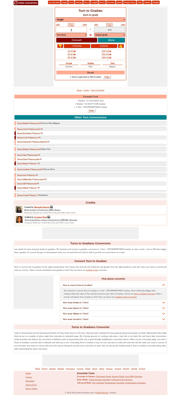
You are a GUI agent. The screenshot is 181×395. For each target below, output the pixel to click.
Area (71, 2)
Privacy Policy (31, 389)
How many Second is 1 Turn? (76, 319)
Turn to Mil (21, 183)
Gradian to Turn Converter (125, 297)
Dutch (94, 369)
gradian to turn (92, 270)
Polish (87, 369)
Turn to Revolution (24, 133)
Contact (29, 377)
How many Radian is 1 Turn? (76, 302)
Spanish (52, 369)
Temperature (129, 2)
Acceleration (54, 2)
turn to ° (34, 163)
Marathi (61, 369)
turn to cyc (34, 137)
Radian (91, 63)
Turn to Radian (22, 123)
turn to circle (35, 129)
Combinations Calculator (135, 383)
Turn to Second (22, 195)
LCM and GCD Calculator (122, 380)
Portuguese (70, 369)
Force (86, 2)
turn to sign (33, 155)
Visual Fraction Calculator (99, 380)
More (111, 40)
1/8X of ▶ (106, 57)
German (80, 369)
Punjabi (126, 369)
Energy (79, 2)
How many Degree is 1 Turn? (76, 308)
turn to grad (36, 169)
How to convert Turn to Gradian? (77, 285)
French (44, 369)
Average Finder (118, 376)
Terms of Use (31, 385)
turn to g (32, 175)
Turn (112, 63)
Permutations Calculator (115, 383)
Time (139, 2)
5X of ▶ (72, 54)
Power (102, 2)
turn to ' (34, 188)
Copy (71, 25)
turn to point (34, 159)
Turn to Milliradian (24, 179)
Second (69, 63)
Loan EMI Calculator (133, 376)
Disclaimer (30, 381)
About (28, 373)
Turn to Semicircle (24, 142)
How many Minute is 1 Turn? (76, 314)
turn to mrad (39, 179)
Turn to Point (22, 159)
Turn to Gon (21, 175)
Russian (109, 369)
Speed (119, 2)
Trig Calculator (98, 383)
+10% (84, 25)
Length (94, 2)
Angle (64, 2)
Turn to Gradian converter (144, 294)
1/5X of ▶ (106, 54)
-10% (58, 25)
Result (90, 72)
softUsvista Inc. (102, 393)
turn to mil (32, 183)
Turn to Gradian (23, 169)
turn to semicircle (40, 142)
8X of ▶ (72, 57)
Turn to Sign (21, 155)
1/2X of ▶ (106, 51)
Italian (101, 369)
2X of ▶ (72, 51)
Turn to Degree (22, 163)
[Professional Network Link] (51, 207)
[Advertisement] (33, 47)
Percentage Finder (103, 376)
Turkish (134, 369)
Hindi (37, 369)
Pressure (111, 2)
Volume (147, 2)
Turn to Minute (22, 188)
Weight (156, 2)
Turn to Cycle (22, 137)
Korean (142, 369)
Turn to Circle (22, 129)
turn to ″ (34, 195)
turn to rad (35, 123)
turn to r (37, 133)
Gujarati (117, 369)
